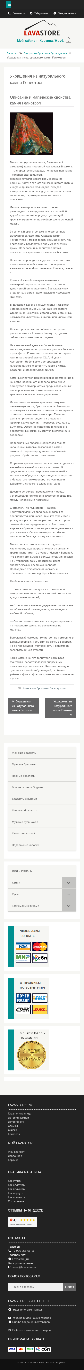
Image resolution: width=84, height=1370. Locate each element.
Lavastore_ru (20, 1258)
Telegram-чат (41, 13)
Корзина (13, 1159)
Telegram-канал (67, 13)
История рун (16, 1121)
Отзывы (13, 1125)
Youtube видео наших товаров (31, 1317)
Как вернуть (15, 1193)
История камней (18, 1117)
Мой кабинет (27, 40)
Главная (12, 53)
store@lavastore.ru (24, 1267)
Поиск (69, 1287)
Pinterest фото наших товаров (31, 1330)
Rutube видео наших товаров (31, 1321)
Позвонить (19, 13)
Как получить (16, 1188)
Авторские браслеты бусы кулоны (45, 53)
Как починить (16, 1197)
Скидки (12, 1129)
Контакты (14, 1134)
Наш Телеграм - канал (27, 1309)
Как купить (14, 1180)
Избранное (15, 1155)
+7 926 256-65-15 (23, 1250)
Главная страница (19, 1113)
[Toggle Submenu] (69, 882)
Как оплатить (16, 1184)
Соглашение (16, 1201)
